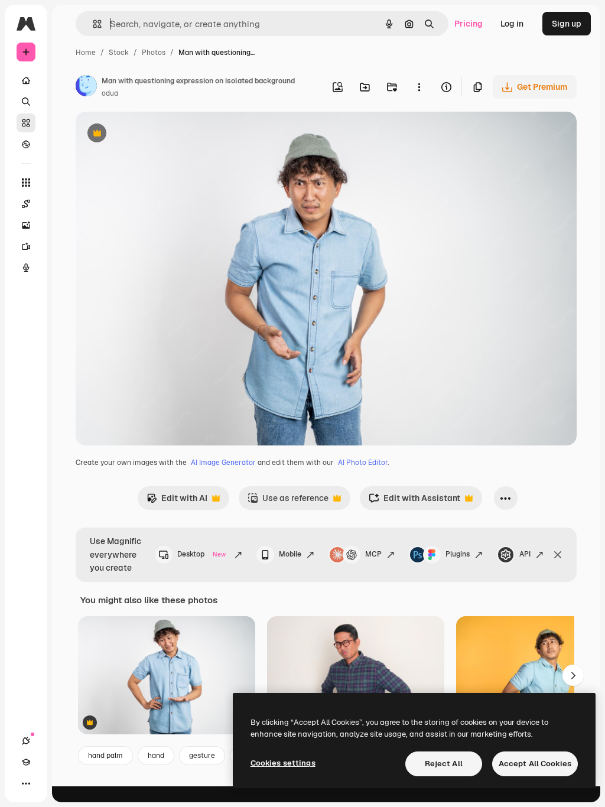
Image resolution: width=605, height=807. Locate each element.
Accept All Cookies (535, 764)
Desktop (201, 554)
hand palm (105, 755)
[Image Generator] (26, 225)
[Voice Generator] (26, 267)
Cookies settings (283, 763)
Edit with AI (177, 501)
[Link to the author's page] (86, 87)
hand (156, 755)
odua (110, 93)
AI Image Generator (223, 462)
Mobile (290, 554)
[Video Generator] (26, 246)
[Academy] (26, 762)
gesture (202, 755)
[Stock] (26, 122)
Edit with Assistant (414, 501)
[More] (26, 783)
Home (86, 52)
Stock (119, 52)
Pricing (468, 23)
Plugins (457, 554)
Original (151, 134)
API (525, 554)
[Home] (26, 80)
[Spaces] (26, 203)
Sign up (566, 23)
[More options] (419, 87)
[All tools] (26, 182)
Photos (153, 52)
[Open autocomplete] (92, 23)
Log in (511, 23)
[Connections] (26, 740)
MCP (373, 554)
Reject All (444, 764)
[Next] (573, 675)
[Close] (557, 554)
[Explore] (26, 144)
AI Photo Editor (363, 462)
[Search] (26, 101)
